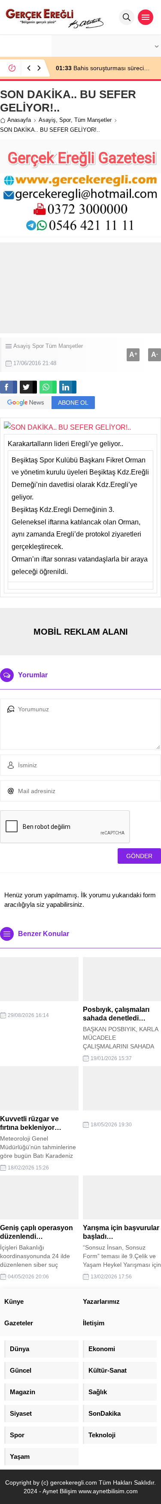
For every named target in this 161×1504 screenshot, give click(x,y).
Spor (65, 120)
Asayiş (47, 120)
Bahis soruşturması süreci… (103, 68)
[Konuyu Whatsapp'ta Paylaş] (48, 387)
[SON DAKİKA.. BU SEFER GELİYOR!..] (67, 427)
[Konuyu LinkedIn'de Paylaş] (67, 387)
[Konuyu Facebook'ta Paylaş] (8, 387)
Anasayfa (19, 120)
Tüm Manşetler (93, 120)
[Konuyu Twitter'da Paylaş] (28, 387)
